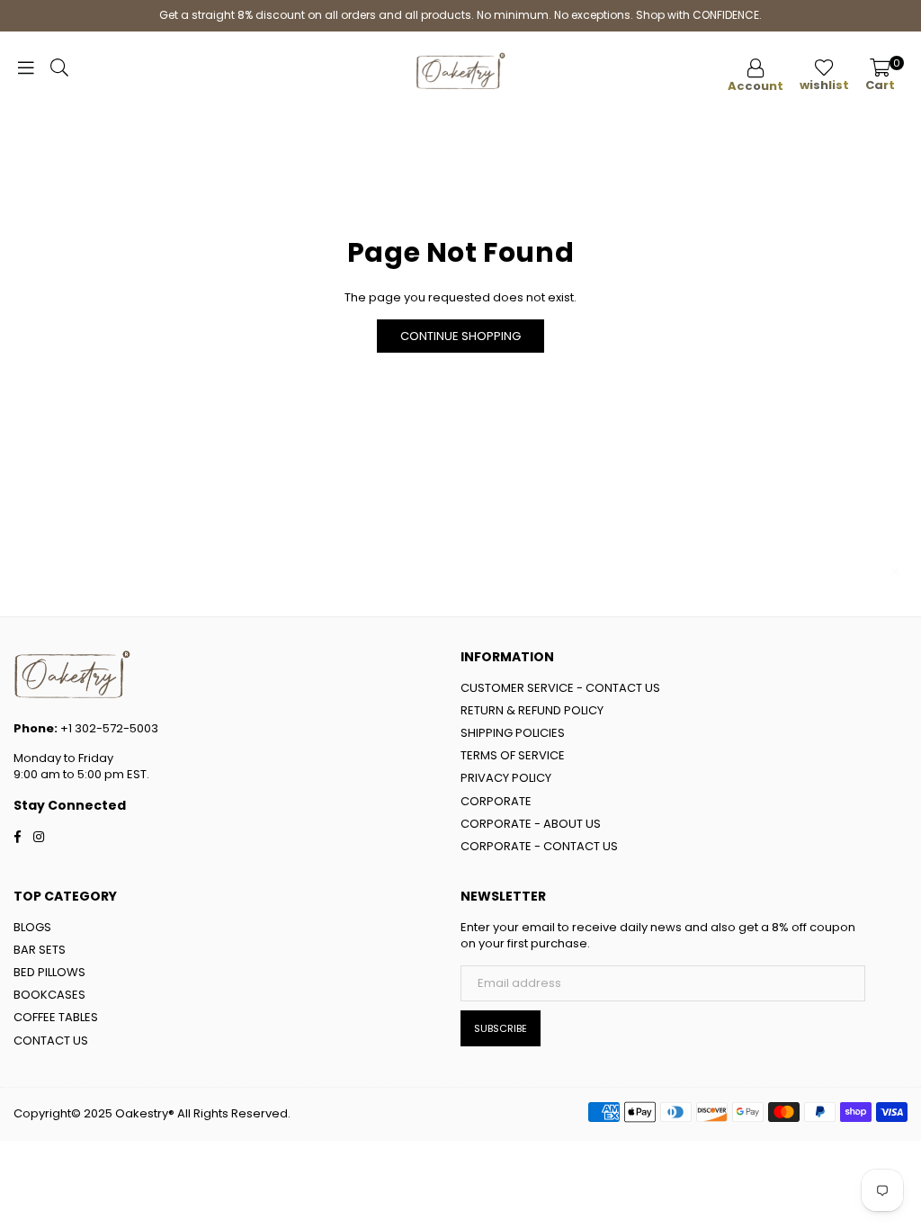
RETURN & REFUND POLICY (532, 710)
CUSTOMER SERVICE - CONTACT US (560, 687)
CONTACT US (50, 1040)
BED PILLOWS (49, 972)
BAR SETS (39, 949)
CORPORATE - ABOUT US (530, 823)
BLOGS (32, 927)
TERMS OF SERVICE (512, 755)
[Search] (59, 71)
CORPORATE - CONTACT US (539, 846)
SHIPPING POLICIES (512, 732)
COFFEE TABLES (55, 1017)
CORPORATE (496, 801)
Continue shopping (460, 336)
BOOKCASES (49, 994)
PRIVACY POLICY (505, 777)
